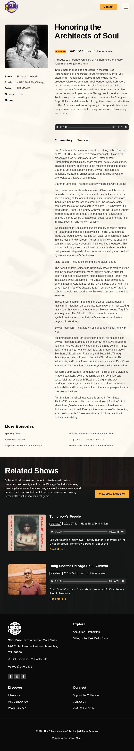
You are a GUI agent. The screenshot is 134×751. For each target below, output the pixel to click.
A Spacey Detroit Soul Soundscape (23, 445)
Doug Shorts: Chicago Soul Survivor (87, 439)
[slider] (85, 531)
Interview (60, 51)
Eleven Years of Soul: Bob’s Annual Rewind (91, 445)
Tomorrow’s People (15, 439)
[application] (91, 127)
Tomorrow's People (65, 516)
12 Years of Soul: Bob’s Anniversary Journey (91, 433)
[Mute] (125, 127)
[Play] (57, 127)
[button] (125, 6)
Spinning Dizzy (12, 433)
